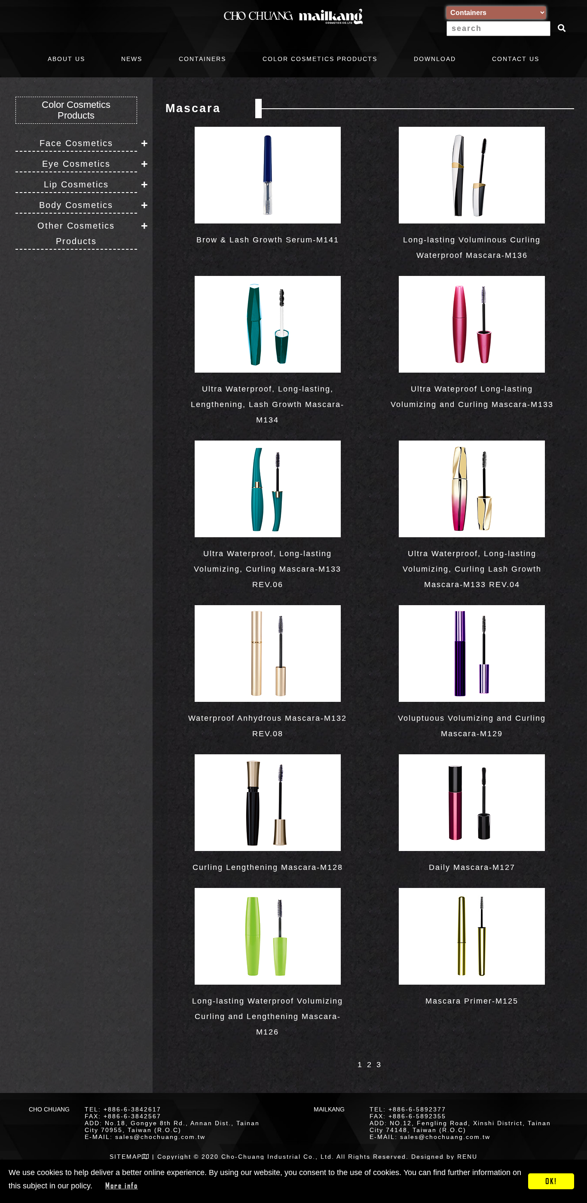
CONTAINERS (202, 58)
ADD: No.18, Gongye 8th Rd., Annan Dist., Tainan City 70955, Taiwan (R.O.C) (172, 1126)
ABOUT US (66, 58)
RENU (467, 1156)
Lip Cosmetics (76, 184)
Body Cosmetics (76, 205)
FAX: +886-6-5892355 (408, 1116)
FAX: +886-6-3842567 (123, 1116)
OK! (551, 1181)
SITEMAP (126, 1156)
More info (121, 1185)
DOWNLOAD (435, 58)
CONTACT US (515, 58)
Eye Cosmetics (76, 163)
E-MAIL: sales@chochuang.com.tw (145, 1136)
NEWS (131, 58)
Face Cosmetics (76, 143)
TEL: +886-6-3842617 (123, 1109)
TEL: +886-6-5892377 (408, 1109)
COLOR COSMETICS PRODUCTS (320, 58)
